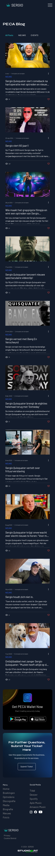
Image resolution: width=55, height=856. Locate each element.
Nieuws (7, 813)
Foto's (6, 817)
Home (6, 788)
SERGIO (17, 5)
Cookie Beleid (10, 838)
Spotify (34, 798)
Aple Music (36, 802)
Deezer (33, 794)
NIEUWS (22, 35)
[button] (27, 766)
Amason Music (38, 806)
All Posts (9, 35)
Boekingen (9, 792)
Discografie (9, 801)
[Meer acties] (49, 73)
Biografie (8, 809)
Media (6, 805)
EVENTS (34, 35)
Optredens (8, 796)
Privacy (7, 835)
